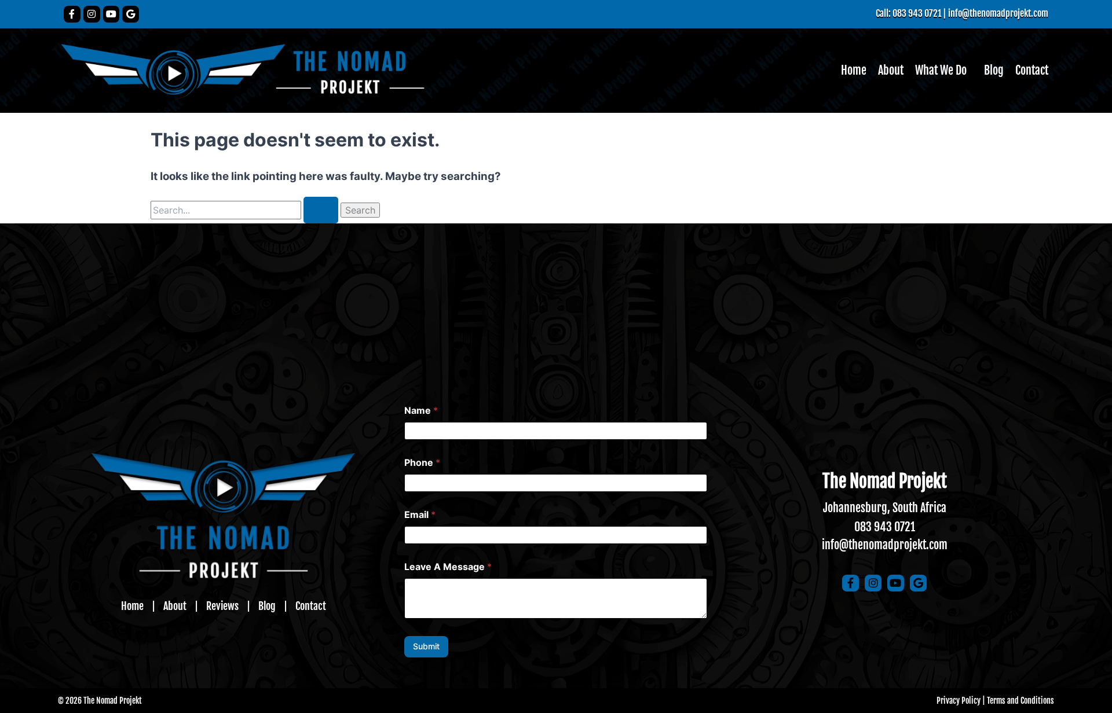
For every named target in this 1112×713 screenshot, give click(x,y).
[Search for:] (246, 210)
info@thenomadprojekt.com (998, 13)
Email (420, 514)
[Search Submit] (320, 210)
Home (853, 70)
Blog (994, 70)
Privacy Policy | (961, 700)
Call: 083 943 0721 (908, 13)
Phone (422, 462)
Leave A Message (448, 566)
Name (421, 410)
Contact (1031, 70)
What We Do (941, 70)
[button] (943, 70)
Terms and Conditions (1020, 700)
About (891, 70)
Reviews (222, 606)
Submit (426, 646)
